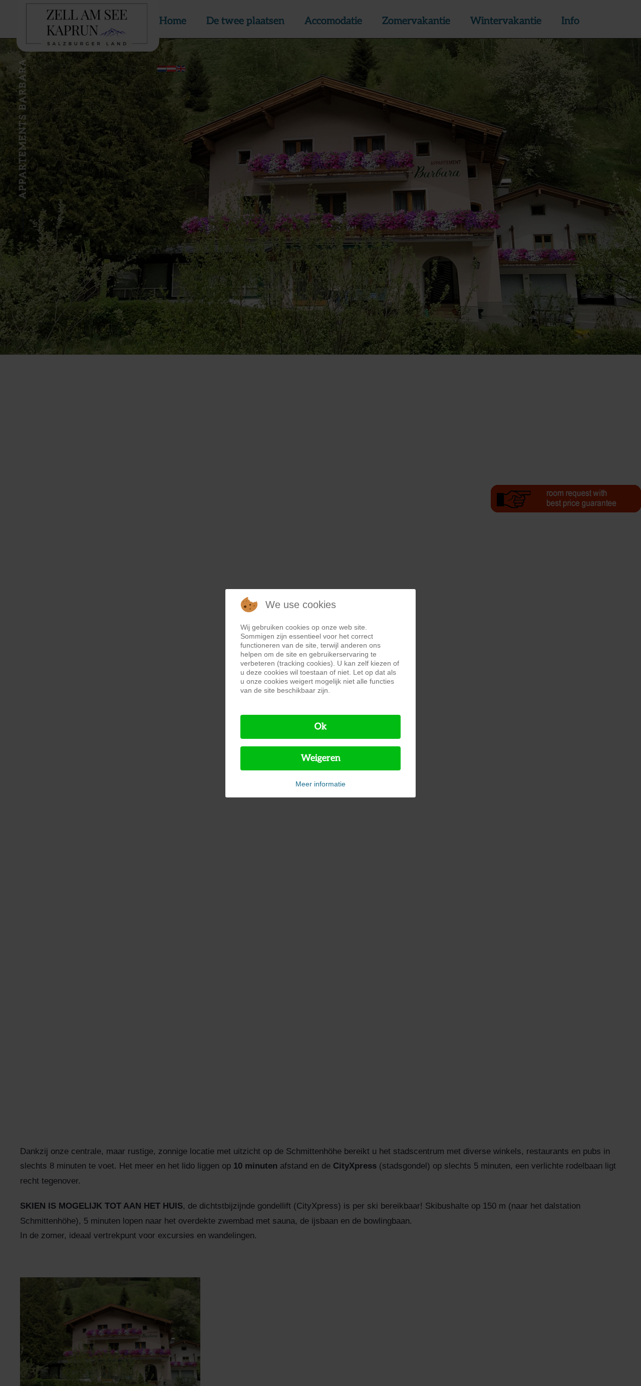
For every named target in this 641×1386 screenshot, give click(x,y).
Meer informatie (320, 784)
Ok (320, 726)
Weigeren (321, 758)
